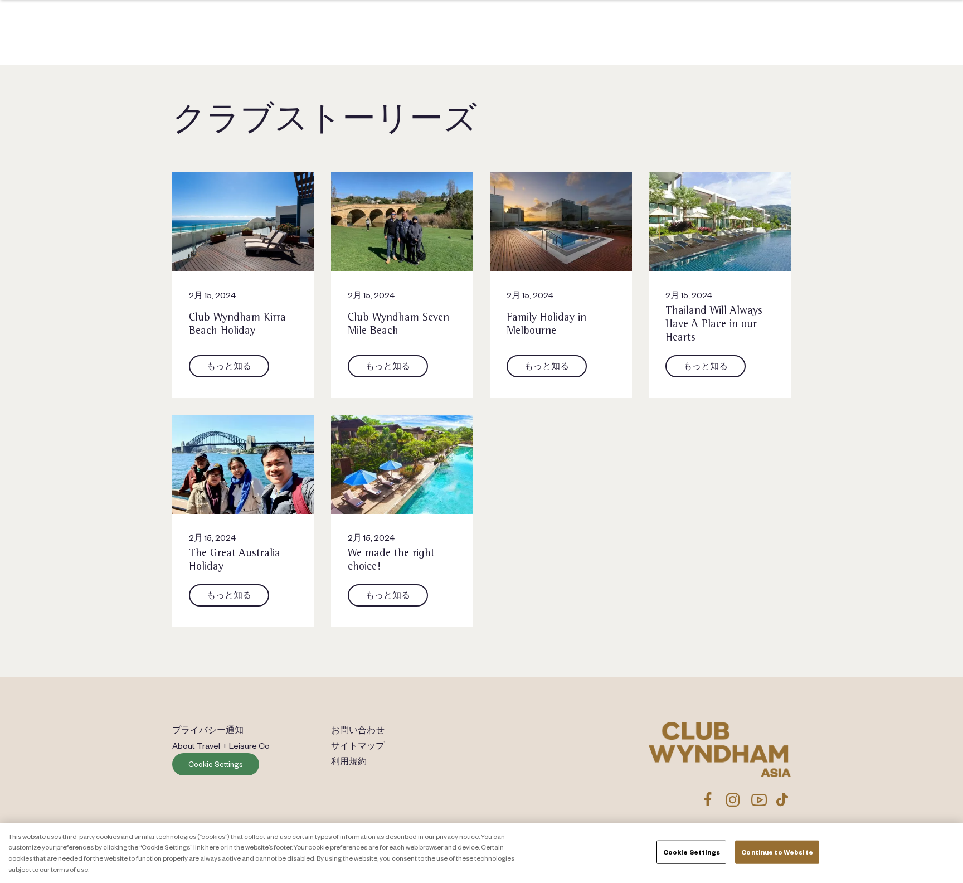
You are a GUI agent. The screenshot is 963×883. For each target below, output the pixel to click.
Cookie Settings (215, 764)
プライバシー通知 (208, 730)
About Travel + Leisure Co (221, 745)
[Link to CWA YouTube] (759, 799)
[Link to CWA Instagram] (732, 799)
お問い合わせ (358, 730)
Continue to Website (777, 852)
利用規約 (349, 761)
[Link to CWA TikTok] (782, 799)
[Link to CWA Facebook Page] (708, 799)
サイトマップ (358, 745)
